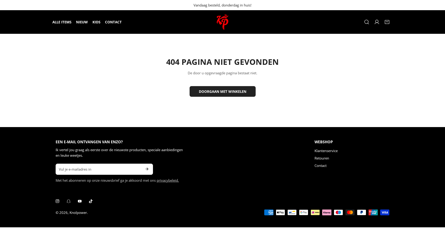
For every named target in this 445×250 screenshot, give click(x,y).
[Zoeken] (367, 22)
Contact (321, 165)
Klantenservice (326, 150)
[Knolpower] (222, 22)
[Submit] (147, 169)
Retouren (322, 158)
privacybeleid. (168, 180)
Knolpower (78, 212)
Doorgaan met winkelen (222, 91)
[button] (387, 22)
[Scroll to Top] (436, 225)
